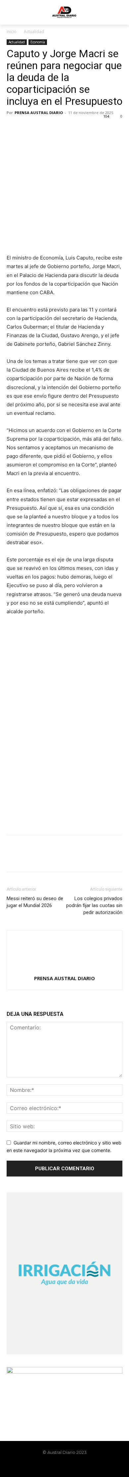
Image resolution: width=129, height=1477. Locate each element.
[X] (28, 127)
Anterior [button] (15, 630)
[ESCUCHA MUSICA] (64, 230)
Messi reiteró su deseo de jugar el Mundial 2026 (35, 902)
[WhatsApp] (58, 127)
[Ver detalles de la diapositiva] (64, 653)
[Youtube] (81, 1466)
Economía (37, 42)
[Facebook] (13, 127)
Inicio (12, 31)
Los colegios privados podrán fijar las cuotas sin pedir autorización (94, 905)
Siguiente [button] (114, 630)
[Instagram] (59, 1466)
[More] (74, 127)
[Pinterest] (43, 127)
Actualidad (34, 31)
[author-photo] (64, 969)
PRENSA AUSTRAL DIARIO (39, 112)
